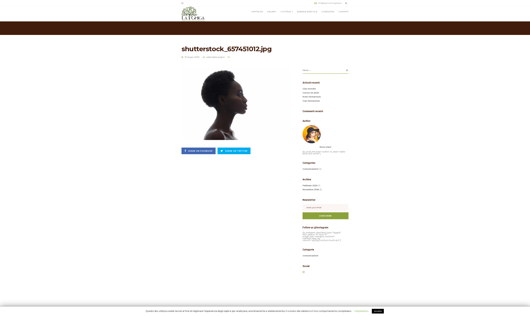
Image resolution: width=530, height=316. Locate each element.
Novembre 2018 (311, 189)
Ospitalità (257, 11)
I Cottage (285, 11)
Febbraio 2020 (310, 185)
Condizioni (327, 11)
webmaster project (215, 57)
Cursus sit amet (311, 93)
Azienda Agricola (307, 11)
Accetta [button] (378, 311)
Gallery (271, 11)
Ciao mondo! (309, 89)
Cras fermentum (311, 101)
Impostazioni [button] (361, 311)
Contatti (343, 11)
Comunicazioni (310, 169)
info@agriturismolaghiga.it (330, 3)
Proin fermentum (312, 97)
